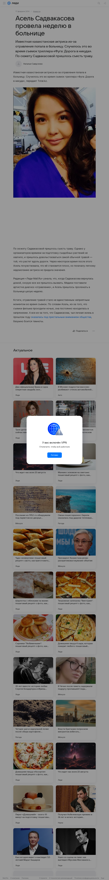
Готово (54, 455)
